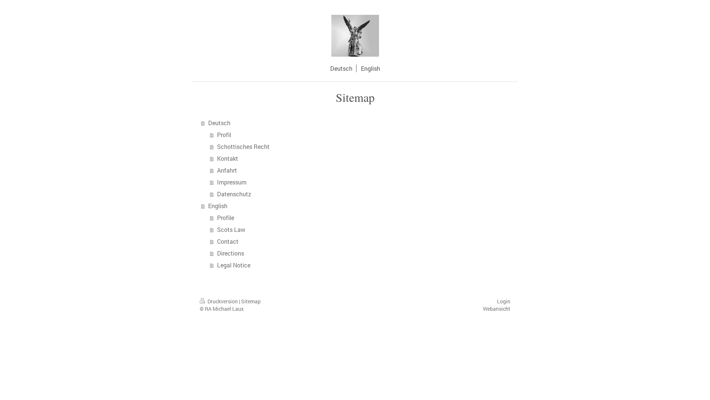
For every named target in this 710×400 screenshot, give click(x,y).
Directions (230, 253)
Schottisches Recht (243, 146)
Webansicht (496, 308)
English (217, 206)
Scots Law (231, 229)
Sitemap (251, 301)
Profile (225, 217)
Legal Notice (233, 265)
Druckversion (222, 301)
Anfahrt (227, 170)
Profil (224, 135)
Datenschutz (234, 194)
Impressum (232, 182)
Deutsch (219, 123)
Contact (228, 241)
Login (503, 301)
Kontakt (227, 158)
